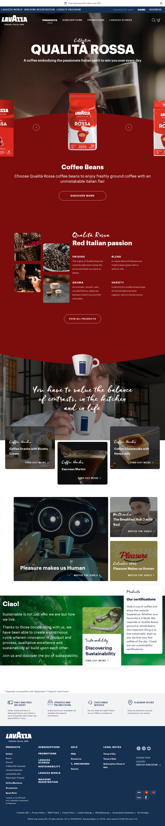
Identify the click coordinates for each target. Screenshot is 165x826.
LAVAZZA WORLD (12, 10)
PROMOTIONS (47, 753)
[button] (161, 3)
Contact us (76, 759)
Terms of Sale (109, 759)
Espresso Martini (73, 469)
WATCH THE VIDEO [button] (86, 575)
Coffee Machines (14, 783)
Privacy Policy (38, 813)
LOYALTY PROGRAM (69, 10)
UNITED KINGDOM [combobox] (147, 765)
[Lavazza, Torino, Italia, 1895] (14, 20)
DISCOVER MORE (82, 195)
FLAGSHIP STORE (144, 702)
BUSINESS (155, 10)
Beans (8, 758)
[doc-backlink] (68, 692)
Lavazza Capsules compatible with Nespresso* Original (15, 774)
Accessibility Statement (123, 813)
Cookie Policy (68, 813)
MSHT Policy (53, 813)
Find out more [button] (35, 462)
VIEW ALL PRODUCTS (82, 319)
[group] (82, 121)
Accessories (11, 788)
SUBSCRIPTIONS (49, 747)
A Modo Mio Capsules (15, 766)
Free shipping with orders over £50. (84, 3)
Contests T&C (23, 813)
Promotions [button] (95, 20)
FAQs (73, 754)
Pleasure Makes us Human (133, 568)
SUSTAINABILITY (49, 766)
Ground (9, 762)
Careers (74, 769)
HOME (142, 10)
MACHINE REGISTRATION (39, 10)
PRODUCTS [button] (50, 20)
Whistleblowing (102, 813)
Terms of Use (109, 754)
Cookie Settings (85, 813)
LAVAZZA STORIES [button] (121, 20)
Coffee (9, 754)
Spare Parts (11, 793)
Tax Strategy (143, 813)
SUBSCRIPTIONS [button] (72, 20)
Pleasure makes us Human (52, 568)
